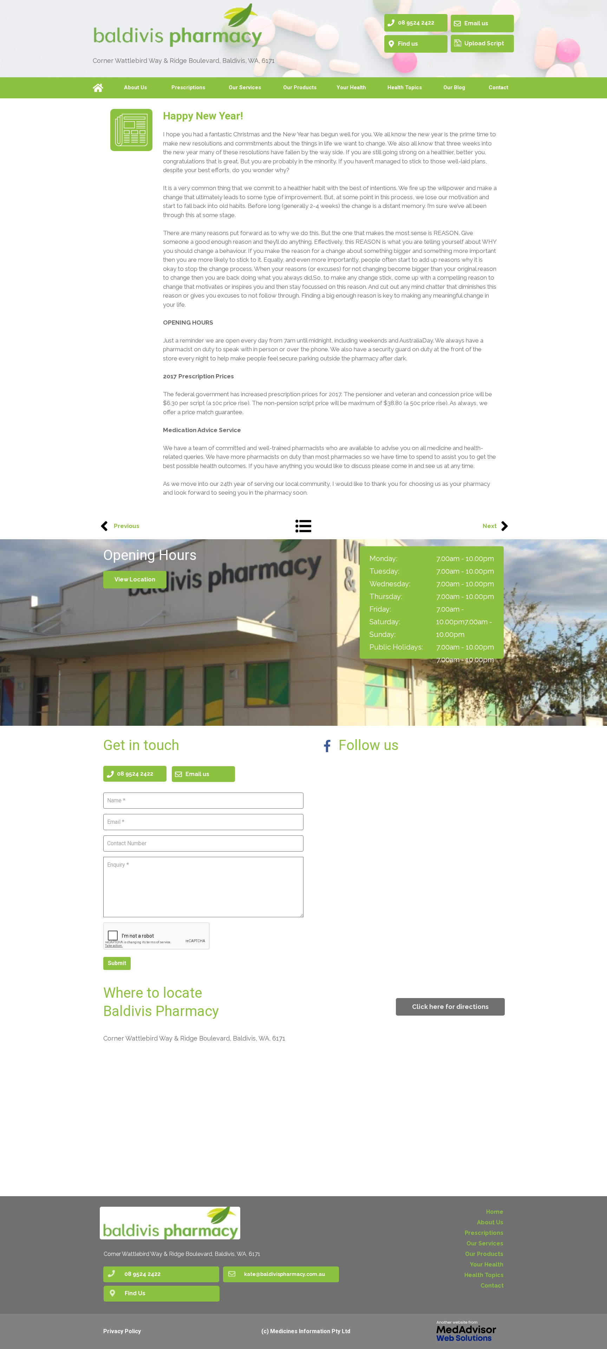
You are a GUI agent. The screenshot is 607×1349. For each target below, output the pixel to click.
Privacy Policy (122, 1331)
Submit (117, 963)
